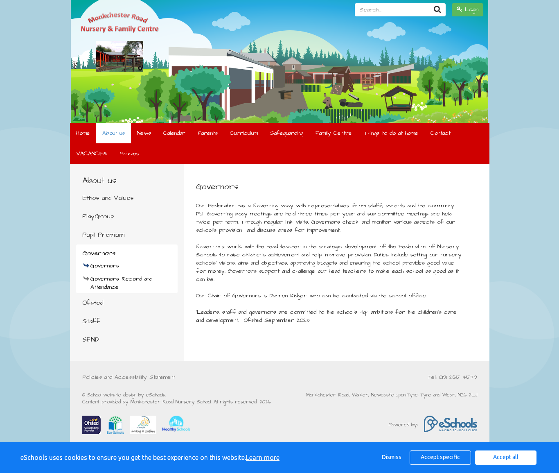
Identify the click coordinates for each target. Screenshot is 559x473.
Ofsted (92, 302)
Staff (91, 321)
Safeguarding (286, 133)
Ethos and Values (107, 197)
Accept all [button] (505, 457)
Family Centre (334, 133)
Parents (208, 133)
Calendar (174, 133)
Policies (129, 153)
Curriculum (244, 133)
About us (113, 133)
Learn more (263, 457)
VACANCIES (91, 153)
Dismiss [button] (391, 457)
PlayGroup (98, 216)
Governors (98, 253)
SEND (90, 339)
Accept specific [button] (440, 457)
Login (470, 9)
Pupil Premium (103, 234)
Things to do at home (391, 133)
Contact (441, 133)
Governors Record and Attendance (121, 283)
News (144, 133)
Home (83, 133)
